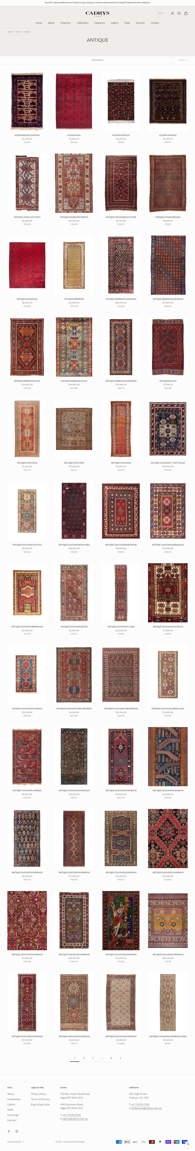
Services (140, 22)
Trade (127, 22)
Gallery (114, 22)
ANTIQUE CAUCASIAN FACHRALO (168, 627)
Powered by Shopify (77, 1142)
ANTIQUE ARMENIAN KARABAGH (121, 299)
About (51, 22)
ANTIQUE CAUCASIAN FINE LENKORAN (74, 708)
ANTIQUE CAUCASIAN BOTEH (74, 627)
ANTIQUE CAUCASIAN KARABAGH (74, 790)
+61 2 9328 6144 (71, 1115)
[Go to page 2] (120, 1058)
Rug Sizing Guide (40, 1104)
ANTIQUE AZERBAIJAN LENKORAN (121, 381)
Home (39, 22)
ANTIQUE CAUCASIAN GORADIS (27, 790)
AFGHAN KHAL (74, 135)
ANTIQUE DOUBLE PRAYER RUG (74, 217)
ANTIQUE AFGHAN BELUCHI (167, 217)
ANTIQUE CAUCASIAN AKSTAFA (27, 545)
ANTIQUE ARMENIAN (74, 299)
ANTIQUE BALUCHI (167, 381)
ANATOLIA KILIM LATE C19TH (27, 217)
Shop (18, 32)
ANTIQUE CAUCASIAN (27, 463)
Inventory (66, 22)
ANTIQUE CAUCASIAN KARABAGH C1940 (167, 1036)
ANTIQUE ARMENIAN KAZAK (27, 381)
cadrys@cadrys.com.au (75, 1119)
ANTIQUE (26, 32)
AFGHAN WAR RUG (120, 135)
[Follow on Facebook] (8, 1131)
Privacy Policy (38, 1094)
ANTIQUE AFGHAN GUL (27, 299)
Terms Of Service (40, 1099)
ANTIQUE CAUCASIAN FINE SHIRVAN (121, 708)
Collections (83, 22)
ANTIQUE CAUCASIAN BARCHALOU (121, 545)
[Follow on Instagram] (16, 1131)
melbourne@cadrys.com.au (146, 1108)
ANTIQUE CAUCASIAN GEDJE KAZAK (167, 708)
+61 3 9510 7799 (140, 1104)
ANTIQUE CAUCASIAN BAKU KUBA (74, 545)
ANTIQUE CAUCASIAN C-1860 (120, 627)
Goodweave (14, 1099)
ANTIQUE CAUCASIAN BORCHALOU (168, 545)
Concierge (13, 1115)
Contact (155, 22)
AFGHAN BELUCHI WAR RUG (27, 135)
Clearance (100, 22)
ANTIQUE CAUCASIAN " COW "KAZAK (168, 463)
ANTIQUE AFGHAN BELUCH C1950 (121, 217)
